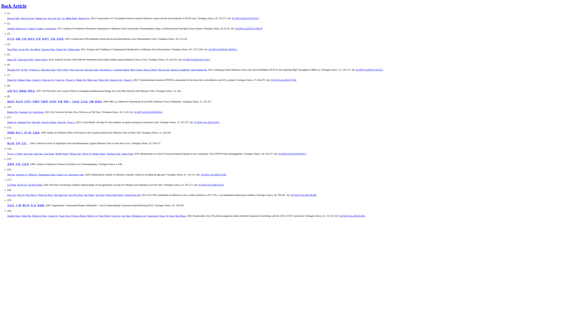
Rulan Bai (26, 216)
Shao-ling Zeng (48, 70)
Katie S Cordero (36, 28)
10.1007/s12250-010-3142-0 (196, 59)
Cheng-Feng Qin (132, 195)
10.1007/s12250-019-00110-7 (292, 154)
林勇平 (45, 39)
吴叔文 (10, 205)
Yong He (61, 122)
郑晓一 (67, 101)
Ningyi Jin (103, 80)
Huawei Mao (13, 18)
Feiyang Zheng (78, 216)
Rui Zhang (180, 216)
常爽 (60, 101)
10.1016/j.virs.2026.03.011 (211, 185)
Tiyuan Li (70, 80)
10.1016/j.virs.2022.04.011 (206, 122)
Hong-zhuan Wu (199, 70)
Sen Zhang (89, 195)
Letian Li (36, 80)
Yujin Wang (104, 216)
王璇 (52, 39)
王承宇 (27, 101)
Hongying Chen (76, 174)
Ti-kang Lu (34, 70)
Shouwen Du (116, 80)
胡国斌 (10, 132)
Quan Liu (59, 80)
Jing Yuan (28, 154)
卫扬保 (36, 132)
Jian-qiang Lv (106, 70)
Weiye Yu (86, 154)
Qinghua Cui (25, 112)
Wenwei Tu (83, 18)
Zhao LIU (12, 59)
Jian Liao (38, 154)
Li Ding (18, 154)
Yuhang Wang (24, 80)
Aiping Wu (61, 49)
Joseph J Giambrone (180, 70)
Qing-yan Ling (76, 70)
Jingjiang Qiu (24, 122)
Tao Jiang (100, 195)
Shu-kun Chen (91, 70)
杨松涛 (10, 101)
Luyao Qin (23, 49)
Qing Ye (21, 195)
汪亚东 (25, 164)
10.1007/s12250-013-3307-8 (248, 28)
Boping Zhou (98, 154)
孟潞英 (10, 164)
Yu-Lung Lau (54, 18)
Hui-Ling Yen (27, 18)
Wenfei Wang (61, 154)
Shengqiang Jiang (47, 174)
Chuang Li (53, 216)
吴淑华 (60, 39)
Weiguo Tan (75, 154)
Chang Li (127, 80)
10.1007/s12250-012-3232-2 (369, 70)
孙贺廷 (52, 101)
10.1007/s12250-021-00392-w (222, 49)
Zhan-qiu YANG (26, 59)
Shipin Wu (81, 80)
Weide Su (11, 122)
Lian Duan (49, 154)
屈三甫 (27, 132)
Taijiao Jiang (74, 49)
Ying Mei (35, 122)
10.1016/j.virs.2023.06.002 (303, 195)
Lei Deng (11, 185)
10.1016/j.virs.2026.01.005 (213, 174)
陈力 (15, 91)
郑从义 (19, 132)
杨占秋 (10, 143)
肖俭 (18, 164)
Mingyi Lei (92, 216)
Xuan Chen (64, 216)
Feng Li (71, 122)
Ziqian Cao (62, 174)
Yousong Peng (48, 49)
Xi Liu (10, 154)
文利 (18, 143)
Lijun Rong (50, 28)
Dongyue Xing (39, 216)
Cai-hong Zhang (121, 70)
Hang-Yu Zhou (45, 195)
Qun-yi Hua (62, 70)
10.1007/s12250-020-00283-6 (148, 112)
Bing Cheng (136, 70)
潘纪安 (25, 205)
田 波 (33, 205)
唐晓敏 (22, 91)
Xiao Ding (12, 49)
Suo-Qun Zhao (76, 195)
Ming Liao (92, 80)
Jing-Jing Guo (60, 195)
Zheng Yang (127, 154)
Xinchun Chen (113, 154)
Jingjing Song (13, 216)
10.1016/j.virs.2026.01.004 (352, 216)
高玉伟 (19, 101)
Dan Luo (11, 195)
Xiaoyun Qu (48, 80)
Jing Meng (35, 49)
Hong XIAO (41, 59)
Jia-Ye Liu (22, 185)
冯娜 (91, 101)
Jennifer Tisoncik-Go (17, 28)
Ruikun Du (12, 112)
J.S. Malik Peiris (69, 18)
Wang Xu (11, 80)
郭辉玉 (31, 91)
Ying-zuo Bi (163, 70)
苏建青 (44, 101)
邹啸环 (36, 101)
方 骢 (18, 205)
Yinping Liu (40, 18)
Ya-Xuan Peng (35, 185)
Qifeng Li (32, 174)
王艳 (24, 39)
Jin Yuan (170, 216)
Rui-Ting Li (31, 195)
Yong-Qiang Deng (114, 195)
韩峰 (18, 39)
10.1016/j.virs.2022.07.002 (283, 80)
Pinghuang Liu (139, 216)
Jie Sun (24, 70)
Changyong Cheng (156, 216)
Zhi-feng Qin (13, 70)
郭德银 (40, 205)
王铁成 (75, 101)
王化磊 (84, 101)
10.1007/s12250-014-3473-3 (245, 18)
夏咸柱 (98, 101)
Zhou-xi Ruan (150, 70)
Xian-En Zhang (49, 122)
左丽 (9, 91)
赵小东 (10, 39)
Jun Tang (126, 216)
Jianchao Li (21, 174)
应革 (38, 39)
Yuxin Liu (115, 216)
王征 (24, 143)
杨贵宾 (31, 39)
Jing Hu (11, 174)
